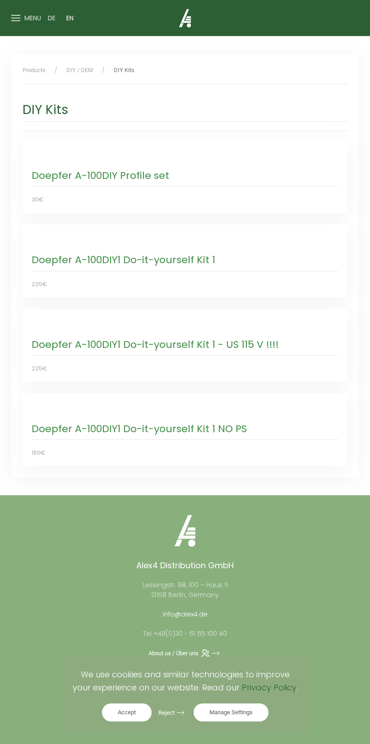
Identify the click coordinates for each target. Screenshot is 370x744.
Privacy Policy (269, 687)
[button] (26, 18)
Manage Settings (231, 712)
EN (70, 18)
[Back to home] (185, 18)
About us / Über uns (173, 653)
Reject (166, 712)
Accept (127, 712)
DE (52, 18)
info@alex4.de (185, 614)
